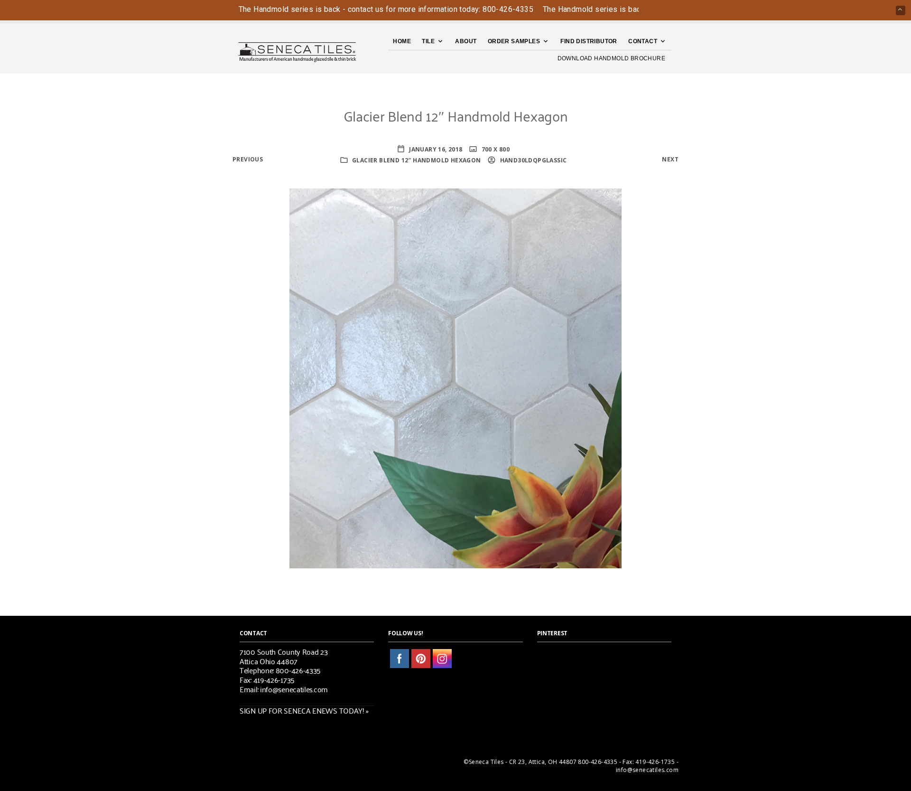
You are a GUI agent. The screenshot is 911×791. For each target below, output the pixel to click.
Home (402, 41)
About (465, 41)
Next (670, 159)
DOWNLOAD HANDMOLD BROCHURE (611, 58)
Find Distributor (588, 41)
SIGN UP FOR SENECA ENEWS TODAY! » (304, 710)
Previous (247, 159)
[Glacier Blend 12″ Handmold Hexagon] (455, 377)
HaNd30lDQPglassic (532, 160)
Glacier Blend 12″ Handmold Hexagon (416, 160)
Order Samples (514, 41)
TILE (428, 41)
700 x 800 (495, 149)
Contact (642, 41)
